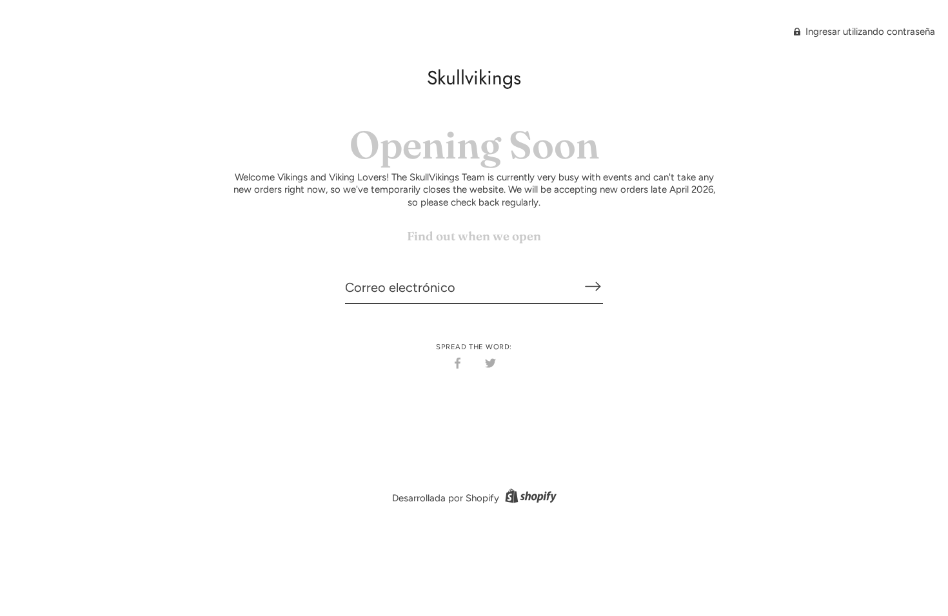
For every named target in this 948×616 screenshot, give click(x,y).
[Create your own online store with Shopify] (529, 498)
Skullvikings (474, 77)
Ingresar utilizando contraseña (869, 31)
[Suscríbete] (592, 286)
